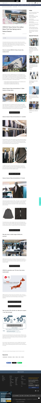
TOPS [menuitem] (10, 383)
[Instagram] (38, 391)
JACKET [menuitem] (11, 381)
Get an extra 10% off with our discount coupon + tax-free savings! (33, 31)
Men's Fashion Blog (15, 6)
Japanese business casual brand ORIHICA (7, 6)
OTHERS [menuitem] (16, 384)
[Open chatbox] (39, 398)
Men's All (11, 377)
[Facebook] (36, 391)
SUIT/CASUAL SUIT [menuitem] (11, 380)
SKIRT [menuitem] (16, 381)
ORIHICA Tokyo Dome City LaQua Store (14, 301)
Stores (3, 380)
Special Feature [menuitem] (23, 379)
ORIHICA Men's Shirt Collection (14, 112)
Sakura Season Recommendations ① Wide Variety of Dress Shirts (33, 16)
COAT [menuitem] (10, 384)
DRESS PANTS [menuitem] (12, 382)
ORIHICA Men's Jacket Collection (14, 173)
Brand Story (3, 379)
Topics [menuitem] (22, 378)
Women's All (16, 377)
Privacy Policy (31, 383)
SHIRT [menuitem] (10, 378)
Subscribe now (34, 387)
